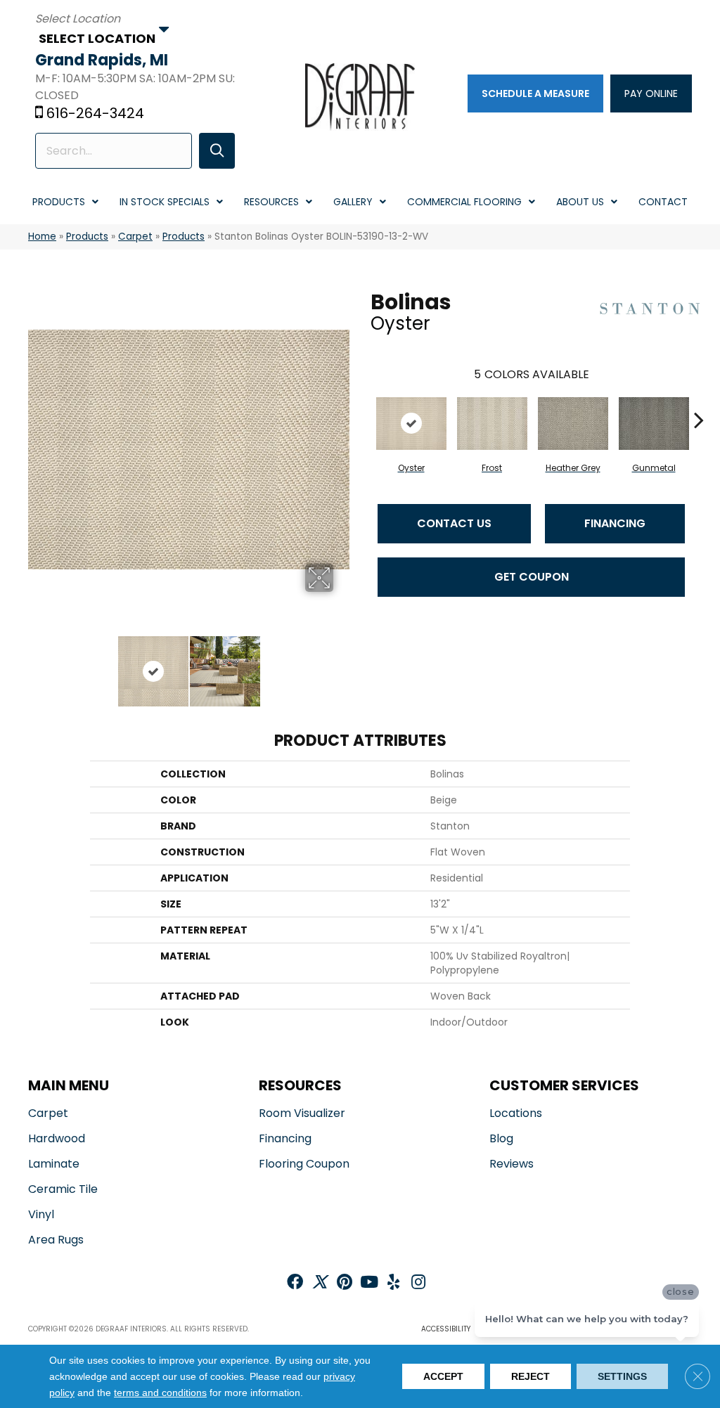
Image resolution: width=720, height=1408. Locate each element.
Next (342, 664)
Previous (35, 664)
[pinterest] (344, 1283)
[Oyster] (411, 423)
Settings (622, 1376)
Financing (614, 523)
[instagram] (418, 1283)
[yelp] (393, 1283)
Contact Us (454, 523)
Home (42, 236)
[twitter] (319, 1283)
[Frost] (492, 423)
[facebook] (295, 1283)
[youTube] (369, 1283)
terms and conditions (160, 1393)
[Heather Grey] (573, 423)
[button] (217, 151)
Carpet (135, 236)
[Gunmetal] (654, 423)
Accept (443, 1376)
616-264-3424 (95, 113)
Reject (530, 1376)
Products (87, 236)
